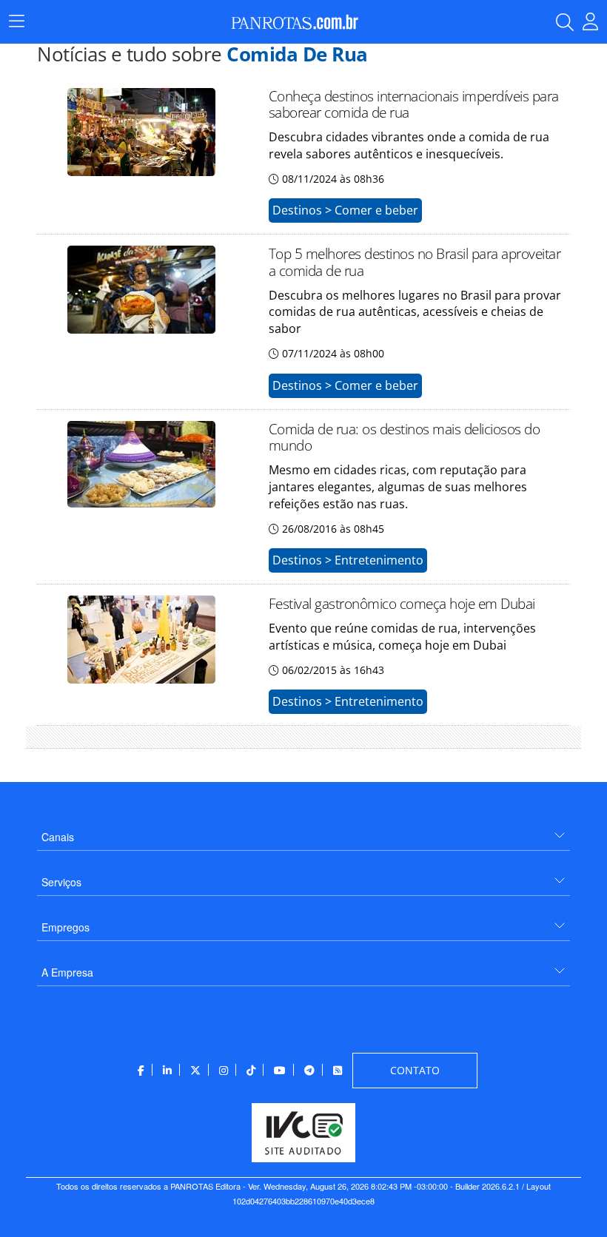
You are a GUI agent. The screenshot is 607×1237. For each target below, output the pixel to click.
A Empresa (67, 972)
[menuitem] (303, 831)
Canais (57, 836)
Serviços (61, 881)
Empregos (65, 927)
